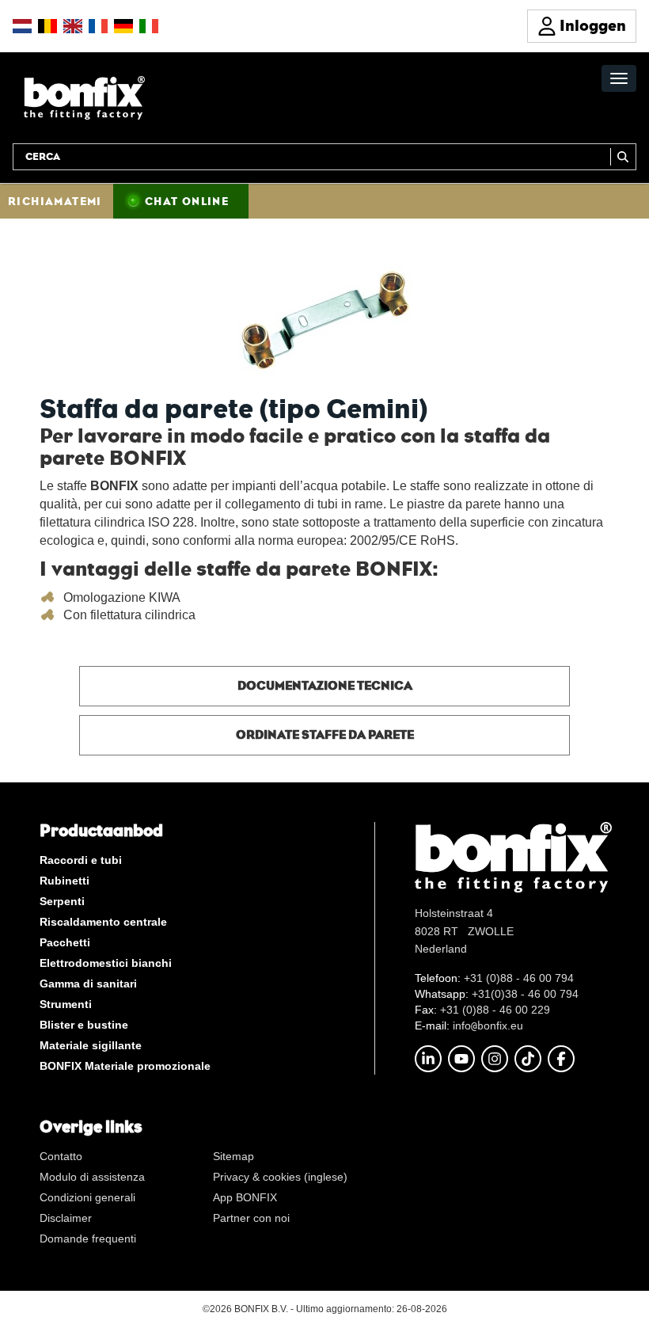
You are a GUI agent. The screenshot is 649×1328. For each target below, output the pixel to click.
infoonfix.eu (488, 1025)
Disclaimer (66, 1218)
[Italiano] (148, 26)
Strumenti (66, 1004)
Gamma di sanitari (88, 983)
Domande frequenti (88, 1238)
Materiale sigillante (91, 1045)
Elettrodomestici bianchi (106, 963)
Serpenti (62, 901)
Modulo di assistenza (92, 1176)
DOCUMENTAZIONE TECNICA (324, 685)
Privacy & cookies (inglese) (280, 1176)
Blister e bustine (84, 1024)
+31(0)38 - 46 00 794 (525, 993)
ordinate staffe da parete (325, 734)
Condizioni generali (87, 1197)
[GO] (623, 156)
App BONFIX (245, 1197)
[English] (72, 26)
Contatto (61, 1156)
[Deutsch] (123, 26)
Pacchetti (65, 942)
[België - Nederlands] (47, 26)
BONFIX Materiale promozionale (125, 1066)
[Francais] (98, 26)
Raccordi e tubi (81, 860)
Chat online (187, 201)
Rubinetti (64, 880)
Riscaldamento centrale (103, 921)
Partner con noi (251, 1218)
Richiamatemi (55, 201)
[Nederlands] (22, 26)
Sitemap (233, 1156)
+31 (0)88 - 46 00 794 (519, 978)
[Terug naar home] (84, 97)
